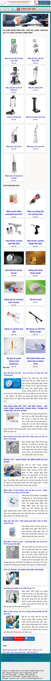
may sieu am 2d (35, 655)
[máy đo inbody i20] (14, 115)
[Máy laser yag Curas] (14, 144)
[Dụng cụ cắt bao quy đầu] (14, 326)
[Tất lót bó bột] (35, 297)
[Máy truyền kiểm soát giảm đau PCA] (14, 209)
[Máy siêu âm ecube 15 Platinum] (14, 85)
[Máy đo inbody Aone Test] (35, 115)
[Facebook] (7, 10)
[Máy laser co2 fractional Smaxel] (14, 173)
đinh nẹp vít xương (23, 657)
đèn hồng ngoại (22, 655)
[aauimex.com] (25, 5)
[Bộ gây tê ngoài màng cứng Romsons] (14, 356)
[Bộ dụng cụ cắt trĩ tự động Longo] (35, 326)
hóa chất (6, 652)
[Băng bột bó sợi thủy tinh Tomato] (14, 297)
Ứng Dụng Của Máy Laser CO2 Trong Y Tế (19, 588)
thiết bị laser (36, 657)
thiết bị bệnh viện (25, 650)
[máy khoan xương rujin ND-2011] (14, 238)
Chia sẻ (9, 638)
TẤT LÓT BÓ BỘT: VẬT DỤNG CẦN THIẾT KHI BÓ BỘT (24, 570)
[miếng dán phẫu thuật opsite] (35, 267)
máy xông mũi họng (17, 652)
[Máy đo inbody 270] (35, 85)
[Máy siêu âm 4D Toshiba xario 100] (14, 56)
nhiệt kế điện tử (32, 652)
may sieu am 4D (9, 657)
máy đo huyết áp (9, 655)
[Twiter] (13, 10)
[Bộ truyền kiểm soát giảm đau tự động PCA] (35, 356)
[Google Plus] (10, 10)
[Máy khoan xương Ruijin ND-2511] (35, 238)
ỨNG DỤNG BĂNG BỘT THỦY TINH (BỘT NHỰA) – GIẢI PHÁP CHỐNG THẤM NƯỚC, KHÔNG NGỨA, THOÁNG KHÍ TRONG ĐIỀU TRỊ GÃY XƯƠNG (25, 408)
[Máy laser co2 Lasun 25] (35, 144)
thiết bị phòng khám (10, 650)
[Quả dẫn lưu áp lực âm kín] (14, 267)
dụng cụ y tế (37, 650)
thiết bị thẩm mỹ (9, 660)
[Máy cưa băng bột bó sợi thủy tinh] (35, 209)
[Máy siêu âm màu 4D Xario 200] (35, 56)
